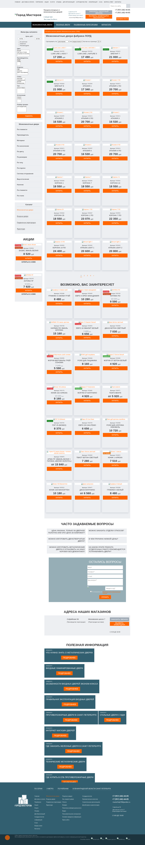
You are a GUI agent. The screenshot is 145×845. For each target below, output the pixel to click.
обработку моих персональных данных (111, 592)
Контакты (118, 2)
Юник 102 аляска (59, 393)
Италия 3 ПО (59, 151)
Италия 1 (87, 86)
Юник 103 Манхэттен (59, 490)
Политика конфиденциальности (71, 808)
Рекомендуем (24, 45)
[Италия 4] (87, 145)
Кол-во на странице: (90, 41)
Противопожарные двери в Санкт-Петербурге (71, 715)
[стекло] (19, 99)
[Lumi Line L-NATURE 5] (87, 48)
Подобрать (29, 116)
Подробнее (69, 658)
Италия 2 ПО (87, 118)
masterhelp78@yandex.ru (76, 17)
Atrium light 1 (87, 248)
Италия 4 (87, 151)
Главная (17, 2)
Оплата (64, 802)
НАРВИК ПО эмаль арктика (59, 329)
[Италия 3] (115, 112)
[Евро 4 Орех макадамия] (87, 290)
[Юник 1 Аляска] (115, 451)
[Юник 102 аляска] (59, 387)
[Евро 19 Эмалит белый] (87, 322)
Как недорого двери (68, 799)
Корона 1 (59, 183)
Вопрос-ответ (108, 2)
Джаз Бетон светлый (115, 328)
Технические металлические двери (65, 762)
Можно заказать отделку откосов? (106, 531)
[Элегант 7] (115, 48)
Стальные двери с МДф (112, 715)
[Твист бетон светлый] (87, 451)
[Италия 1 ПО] (115, 80)
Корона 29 (59, 215)
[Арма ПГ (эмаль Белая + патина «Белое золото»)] (59, 452)
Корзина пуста (122, 19)
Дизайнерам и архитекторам (90, 805)
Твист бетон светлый (87, 457)
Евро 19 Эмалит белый (87, 328)
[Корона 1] (59, 177)
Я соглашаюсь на (106, 592)
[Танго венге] (115, 387)
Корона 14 (115, 183)
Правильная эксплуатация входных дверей (70, 699)
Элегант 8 (59, 86)
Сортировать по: (51, 41)
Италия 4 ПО (115, 151)
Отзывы (58, 2)
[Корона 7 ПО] (115, 209)
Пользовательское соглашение (71, 814)
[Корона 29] (59, 209)
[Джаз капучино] (87, 484)
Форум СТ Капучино (87, 393)
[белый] (23, 50)
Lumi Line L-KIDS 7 (59, 54)
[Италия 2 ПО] (87, 112)
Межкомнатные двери (25, 210)
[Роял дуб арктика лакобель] (115, 419)
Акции (46, 2)
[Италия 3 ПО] (59, 145)
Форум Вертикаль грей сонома (59, 361)
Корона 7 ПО (115, 215)
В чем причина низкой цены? (103, 539)
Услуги (52, 2)
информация (93, 2)
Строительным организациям (91, 802)
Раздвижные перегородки (26, 222)
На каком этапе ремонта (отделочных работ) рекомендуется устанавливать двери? (107, 549)
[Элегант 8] (59, 80)
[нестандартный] (21, 106)
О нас (101, 2)
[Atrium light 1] (87, 242)
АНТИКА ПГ (29, 281)
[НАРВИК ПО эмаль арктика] (59, 322)
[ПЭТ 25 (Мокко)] (59, 419)
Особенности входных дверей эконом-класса (72, 684)
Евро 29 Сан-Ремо (87, 425)
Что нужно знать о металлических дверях (69, 653)
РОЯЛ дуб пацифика (87, 360)
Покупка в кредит (67, 796)
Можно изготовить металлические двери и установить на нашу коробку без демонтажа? (67, 549)
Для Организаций (69, 2)
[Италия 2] (59, 112)
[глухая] (19, 97)
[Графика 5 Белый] (115, 484)
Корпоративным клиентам (90, 799)
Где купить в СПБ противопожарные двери (69, 777)
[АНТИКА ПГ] (28, 275)
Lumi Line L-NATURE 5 (87, 54)
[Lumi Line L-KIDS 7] (59, 48)
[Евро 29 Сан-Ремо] (87, 419)
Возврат (64, 805)
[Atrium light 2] (115, 242)
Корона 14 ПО (59, 248)
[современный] (21, 80)
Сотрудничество (81, 2)
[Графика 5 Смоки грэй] (59, 290)
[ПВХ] (22, 69)
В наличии (23, 42)
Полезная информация (87, 645)
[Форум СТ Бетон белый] (115, 354)
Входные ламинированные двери (64, 668)
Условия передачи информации (71, 817)
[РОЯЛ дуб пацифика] (87, 354)
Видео (64, 811)
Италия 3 (115, 118)
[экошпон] (22, 71)
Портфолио (39, 2)
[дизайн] (21, 81)
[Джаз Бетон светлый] (115, 322)
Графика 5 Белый (115, 490)
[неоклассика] (21, 83)
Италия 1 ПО (115, 86)
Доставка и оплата (28, 2)
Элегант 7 (115, 54)
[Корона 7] (87, 177)
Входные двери (22, 216)
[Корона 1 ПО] (87, 209)
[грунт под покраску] (22, 72)
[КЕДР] (19, 60)
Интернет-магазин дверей (60, 730)
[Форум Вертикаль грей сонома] (59, 354)
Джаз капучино (87, 490)
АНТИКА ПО (115, 296)
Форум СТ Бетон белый (115, 360)
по (71, 41)
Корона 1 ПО (87, 215)
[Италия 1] (87, 80)
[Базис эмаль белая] (28, 244)
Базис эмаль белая (28, 251)
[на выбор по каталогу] (23, 54)
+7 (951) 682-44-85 (122, 10)
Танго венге (115, 393)
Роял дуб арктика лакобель (115, 426)
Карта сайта (65, 820)
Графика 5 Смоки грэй (59, 296)
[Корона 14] (115, 177)
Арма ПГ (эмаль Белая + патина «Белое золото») (59, 460)
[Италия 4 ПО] (115, 145)
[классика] (21, 78)
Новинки (23, 44)
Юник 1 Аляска (115, 457)
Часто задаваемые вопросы (87, 524)
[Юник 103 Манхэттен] (59, 484)
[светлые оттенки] (23, 52)
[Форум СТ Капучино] (87, 387)
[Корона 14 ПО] (59, 242)
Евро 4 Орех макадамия (87, 296)
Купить (28, 258)
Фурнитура (21, 229)
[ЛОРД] (19, 61)
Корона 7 (87, 183)
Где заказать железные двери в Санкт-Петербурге (73, 746)
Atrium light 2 (115, 248)
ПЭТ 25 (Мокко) (59, 425)
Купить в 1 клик (29, 262)
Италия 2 (59, 118)
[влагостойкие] (21, 88)
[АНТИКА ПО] (115, 290)
